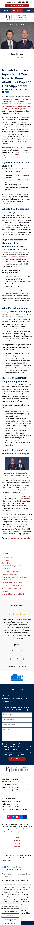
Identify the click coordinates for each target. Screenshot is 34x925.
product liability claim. (17, 257)
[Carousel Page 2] (17, 650)
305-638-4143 (13, 787)
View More (17, 659)
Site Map (17, 846)
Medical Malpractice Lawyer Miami (14, 577)
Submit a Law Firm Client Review (17, 666)
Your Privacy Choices (14, 867)
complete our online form (20, 531)
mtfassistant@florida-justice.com (15, 790)
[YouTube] (17, 817)
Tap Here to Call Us (17, 5)
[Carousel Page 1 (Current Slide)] (13, 650)
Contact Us (17, 10)
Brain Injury (6, 560)
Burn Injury (6, 563)
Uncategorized (7, 591)
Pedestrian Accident (9, 580)
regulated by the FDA (10, 155)
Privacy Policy (17, 843)
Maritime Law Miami (9, 574)
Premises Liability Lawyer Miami (13, 586)
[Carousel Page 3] (21, 650)
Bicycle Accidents (8, 557)
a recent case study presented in (16, 106)
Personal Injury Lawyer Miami (20, 538)
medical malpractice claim (15, 293)
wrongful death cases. (18, 501)
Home (6, 10)
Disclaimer (17, 840)
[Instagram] (9, 817)
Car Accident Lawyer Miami (11, 566)
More (28, 10)
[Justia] (25, 817)
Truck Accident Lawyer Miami (12, 588)
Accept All (10, 915)
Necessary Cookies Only (10, 919)
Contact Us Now (17, 759)
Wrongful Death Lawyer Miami (13, 594)
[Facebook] (21, 817)
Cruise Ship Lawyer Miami (11, 571)
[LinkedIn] (13, 817)
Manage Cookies (21, 869)
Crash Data (6, 569)
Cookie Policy (8, 869)
